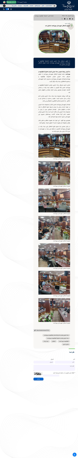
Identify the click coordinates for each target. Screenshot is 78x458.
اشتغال (53, 341)
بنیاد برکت (46, 341)
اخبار (43, 6)
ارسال (38, 379)
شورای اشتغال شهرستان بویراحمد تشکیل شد (57, 26)
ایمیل (52, 359)
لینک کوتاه (35, 330)
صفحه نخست (49, 6)
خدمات (31, 6)
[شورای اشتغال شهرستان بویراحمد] (54, 146)
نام (74, 359)
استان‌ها (45, 16)
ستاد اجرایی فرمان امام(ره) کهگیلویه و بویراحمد (58, 338)
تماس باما (14, 6)
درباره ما (20, 6)
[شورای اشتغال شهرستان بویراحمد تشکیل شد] (54, 41)
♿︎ (75, 454)
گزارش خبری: (67, 23)
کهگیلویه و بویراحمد (39, 16)
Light (11, 9)
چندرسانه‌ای (37, 6)
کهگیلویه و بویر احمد (64, 341)
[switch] (7, 9)
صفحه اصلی (50, 16)
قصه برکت (26, 6)
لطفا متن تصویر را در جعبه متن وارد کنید (64, 373)
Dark (4, 9)
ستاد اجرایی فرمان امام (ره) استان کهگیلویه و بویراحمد (56, 335)
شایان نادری (66, 344)
